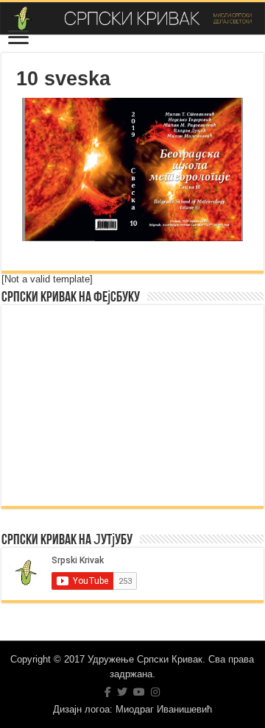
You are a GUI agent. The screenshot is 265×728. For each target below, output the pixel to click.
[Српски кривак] (132, 18)
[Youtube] (139, 692)
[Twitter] (122, 692)
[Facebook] (108, 692)
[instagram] (155, 692)
